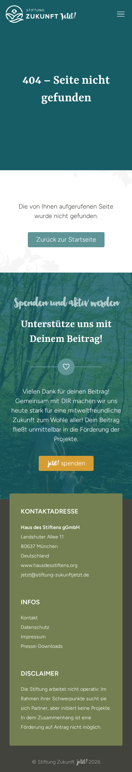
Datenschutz (35, 627)
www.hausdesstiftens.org (49, 565)
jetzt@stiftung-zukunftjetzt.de (55, 575)
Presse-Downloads (42, 646)
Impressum (33, 637)
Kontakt (29, 618)
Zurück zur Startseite (66, 239)
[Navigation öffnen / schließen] (120, 14)
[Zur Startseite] (41, 14)
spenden (66, 463)
